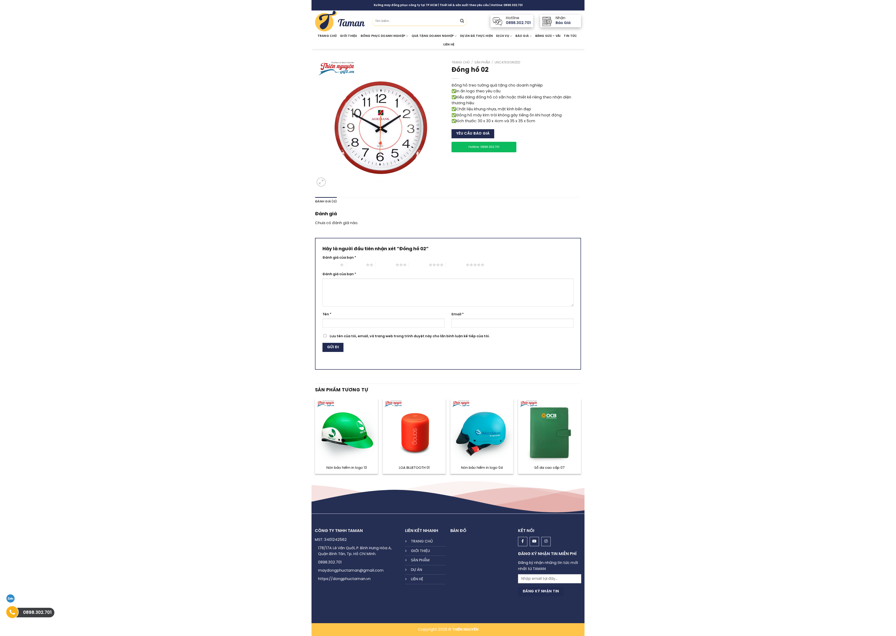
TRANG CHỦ (422, 541)
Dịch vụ (502, 36)
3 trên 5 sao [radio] (386, 265)
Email (458, 314)
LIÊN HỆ (417, 579)
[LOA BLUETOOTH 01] (414, 430)
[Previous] (315, 438)
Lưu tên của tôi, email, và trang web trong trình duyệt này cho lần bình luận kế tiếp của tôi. (410, 336)
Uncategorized (507, 62)
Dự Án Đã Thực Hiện (476, 36)
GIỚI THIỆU (348, 36)
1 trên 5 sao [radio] (330, 265)
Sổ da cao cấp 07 (549, 468)
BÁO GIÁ (522, 36)
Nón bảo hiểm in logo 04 (482, 468)
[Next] (580, 438)
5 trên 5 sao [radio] (456, 265)
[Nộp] (462, 21)
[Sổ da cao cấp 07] (549, 430)
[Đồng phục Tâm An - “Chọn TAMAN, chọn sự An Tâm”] (340, 20)
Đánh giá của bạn (339, 258)
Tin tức (570, 36)
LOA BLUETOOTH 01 (414, 468)
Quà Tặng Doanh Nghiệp (433, 36)
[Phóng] (321, 182)
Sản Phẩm (482, 62)
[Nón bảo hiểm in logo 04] (481, 430)
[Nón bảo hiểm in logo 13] (346, 430)
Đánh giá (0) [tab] (326, 201)
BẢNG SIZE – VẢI (548, 36)
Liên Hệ (449, 44)
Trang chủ (461, 62)
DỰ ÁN (416, 570)
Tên (326, 314)
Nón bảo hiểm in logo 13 (346, 468)
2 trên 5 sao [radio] (356, 265)
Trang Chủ (327, 36)
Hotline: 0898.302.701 (484, 147)
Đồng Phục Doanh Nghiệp (382, 36)
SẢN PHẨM (420, 560)
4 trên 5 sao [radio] (419, 265)
